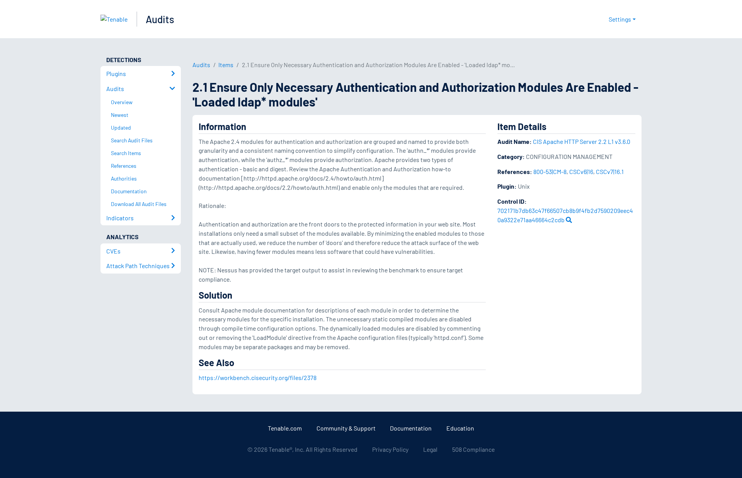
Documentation (411, 428)
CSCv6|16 (581, 171)
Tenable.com (285, 428)
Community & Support (346, 428)
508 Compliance (473, 449)
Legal (430, 449)
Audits (160, 19)
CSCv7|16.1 (610, 171)
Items (225, 64)
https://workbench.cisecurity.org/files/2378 (258, 377)
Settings (620, 19)
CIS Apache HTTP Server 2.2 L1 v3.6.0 (581, 141)
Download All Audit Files (139, 204)
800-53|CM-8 (550, 171)
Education (460, 428)
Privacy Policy (390, 449)
